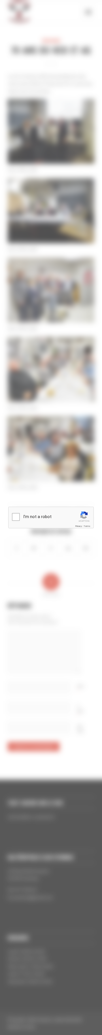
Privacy (78, 526)
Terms (87, 526)
